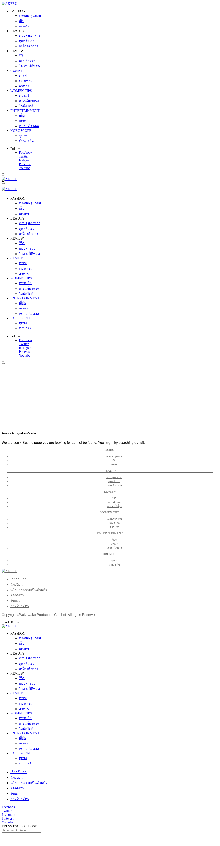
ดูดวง (114, 560)
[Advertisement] (110, 397)
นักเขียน (16, 584)
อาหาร (24, 709)
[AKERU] (9, 3)
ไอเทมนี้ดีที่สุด (114, 506)
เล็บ (114, 460)
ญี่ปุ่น (114, 539)
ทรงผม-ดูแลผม (114, 456)
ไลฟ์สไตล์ (114, 523)
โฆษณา (16, 600)
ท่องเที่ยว (25, 703)
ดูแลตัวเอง (114, 481)
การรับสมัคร (19, 606)
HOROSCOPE (20, 753)
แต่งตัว (114, 464)
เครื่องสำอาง (28, 669)
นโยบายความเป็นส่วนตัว (28, 590)
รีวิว (114, 498)
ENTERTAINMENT (25, 733)
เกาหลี (114, 543)
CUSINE (16, 693)
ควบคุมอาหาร (114, 477)
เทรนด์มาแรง (114, 485)
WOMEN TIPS (21, 713)
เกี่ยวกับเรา (18, 579)
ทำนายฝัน (114, 564)
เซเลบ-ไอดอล (114, 547)
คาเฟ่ (23, 698)
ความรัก (114, 527)
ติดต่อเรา (17, 595)
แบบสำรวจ (114, 502)
